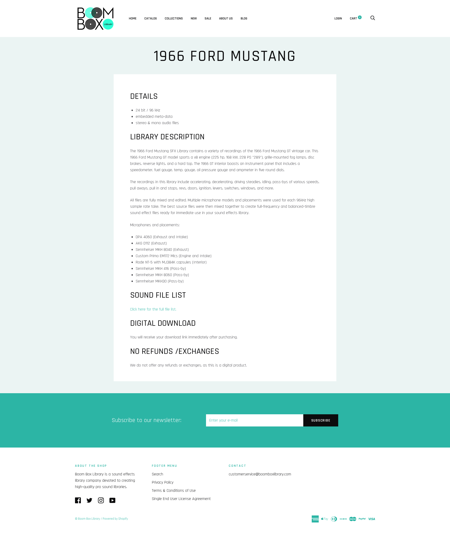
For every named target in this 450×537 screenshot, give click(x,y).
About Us (226, 18)
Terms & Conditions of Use (174, 490)
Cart (355, 18)
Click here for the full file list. (153, 309)
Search (157, 474)
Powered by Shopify (115, 519)
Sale (208, 18)
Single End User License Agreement (181, 498)
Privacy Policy (162, 482)
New (194, 18)
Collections (174, 18)
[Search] (372, 18)
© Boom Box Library (87, 519)
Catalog (150, 18)
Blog (244, 18)
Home (132, 18)
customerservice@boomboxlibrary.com (260, 474)
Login (338, 18)
